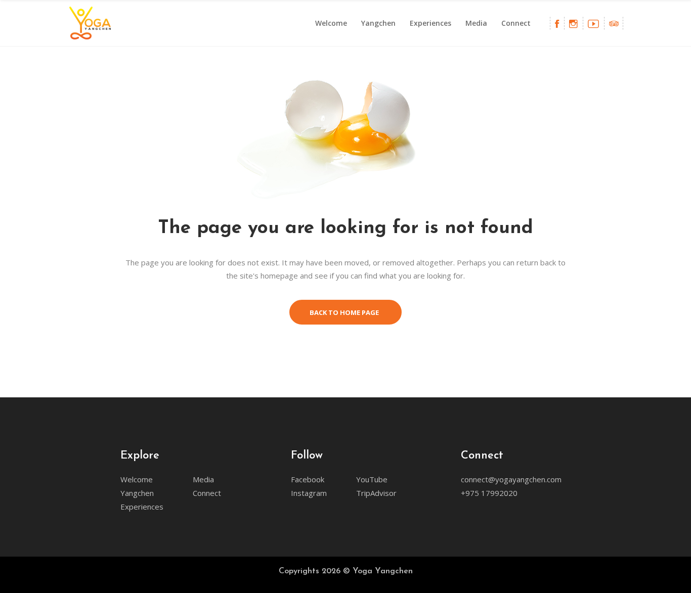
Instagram (309, 493)
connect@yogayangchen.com (511, 479)
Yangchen (137, 493)
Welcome (136, 479)
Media (203, 479)
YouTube (371, 479)
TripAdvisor (376, 493)
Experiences (141, 506)
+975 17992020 (489, 493)
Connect (207, 493)
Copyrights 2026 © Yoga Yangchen (346, 571)
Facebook (307, 479)
